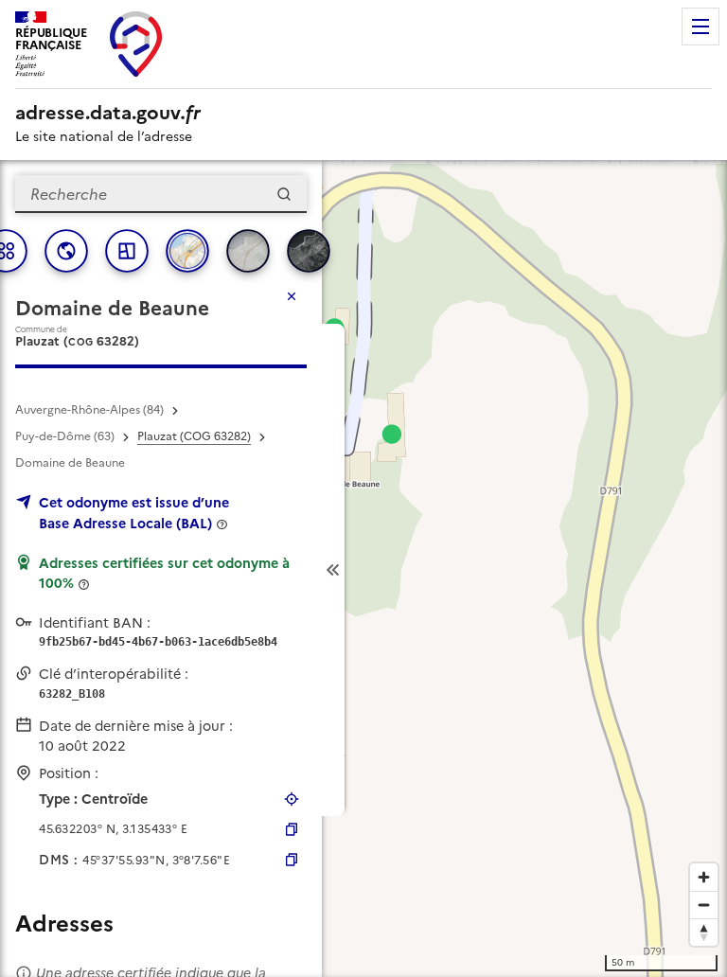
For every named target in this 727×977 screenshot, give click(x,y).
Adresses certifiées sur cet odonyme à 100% (164, 574)
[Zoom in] (704, 877)
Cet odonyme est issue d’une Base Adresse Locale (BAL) (134, 513)
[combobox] (161, 194)
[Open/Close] (333, 570)
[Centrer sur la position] (291, 799)
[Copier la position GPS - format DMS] (291, 859)
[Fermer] (291, 296)
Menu (700, 26)
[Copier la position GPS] (291, 829)
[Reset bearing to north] (704, 932)
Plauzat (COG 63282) (194, 436)
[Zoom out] (704, 904)
